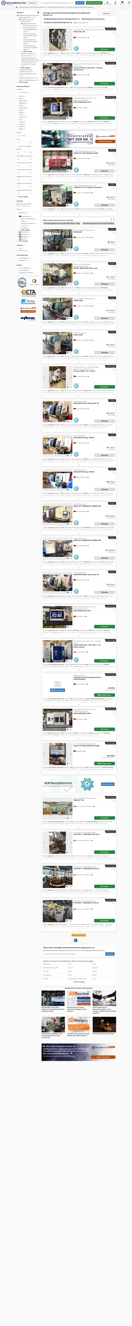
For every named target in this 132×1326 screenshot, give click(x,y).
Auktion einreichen (105, 141)
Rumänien (25, 234)
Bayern (24, 221)
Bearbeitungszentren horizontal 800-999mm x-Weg (30, 41)
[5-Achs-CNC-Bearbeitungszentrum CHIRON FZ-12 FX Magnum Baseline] (57, 196)
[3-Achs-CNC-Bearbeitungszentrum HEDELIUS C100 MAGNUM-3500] (57, 161)
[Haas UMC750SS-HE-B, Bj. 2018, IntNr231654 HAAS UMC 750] (57, 40)
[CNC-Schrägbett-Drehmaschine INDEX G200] (57, 309)
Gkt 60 (70, 971)
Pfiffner (22, 96)
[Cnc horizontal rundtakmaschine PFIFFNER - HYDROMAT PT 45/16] (57, 911)
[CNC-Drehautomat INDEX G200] (57, 343)
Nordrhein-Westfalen (28, 223)
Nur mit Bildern (25, 268)
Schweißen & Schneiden (28, 65)
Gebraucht (23, 250)
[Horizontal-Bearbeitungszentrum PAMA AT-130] (57, 808)
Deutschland (23, 206)
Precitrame (23, 117)
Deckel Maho (23, 108)
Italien (24, 239)
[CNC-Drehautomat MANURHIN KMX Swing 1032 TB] (57, 412)
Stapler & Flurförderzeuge (29, 80)
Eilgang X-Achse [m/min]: (24, 176)
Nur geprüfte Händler (26, 273)
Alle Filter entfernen (81, 22)
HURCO (22, 124)
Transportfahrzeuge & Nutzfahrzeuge (26, 71)
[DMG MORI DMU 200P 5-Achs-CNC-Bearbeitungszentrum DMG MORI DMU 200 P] (57, 720)
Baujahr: (19, 149)
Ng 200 (94, 975)
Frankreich (25, 232)
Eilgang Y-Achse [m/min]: (24, 183)
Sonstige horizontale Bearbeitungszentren (30, 24)
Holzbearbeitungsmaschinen (27, 75)
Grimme (22, 122)
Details (105, 171)
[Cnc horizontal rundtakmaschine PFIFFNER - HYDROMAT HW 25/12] (57, 843)
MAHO (22, 115)
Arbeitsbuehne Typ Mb (50, 968)
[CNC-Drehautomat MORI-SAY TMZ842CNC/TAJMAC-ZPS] (57, 514)
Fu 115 (70, 964)
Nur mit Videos (24, 270)
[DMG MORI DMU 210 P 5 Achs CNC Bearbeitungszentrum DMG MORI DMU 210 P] (57, 108)
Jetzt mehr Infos (107, 784)
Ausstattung (47, 975)
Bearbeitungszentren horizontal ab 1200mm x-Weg (30, 47)
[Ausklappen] (78, 59)
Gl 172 (70, 975)
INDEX (21, 112)
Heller (21, 110)
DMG (21, 98)
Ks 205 (94, 971)
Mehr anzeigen (79, 982)
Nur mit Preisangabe (25, 146)
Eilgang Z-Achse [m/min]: (24, 190)
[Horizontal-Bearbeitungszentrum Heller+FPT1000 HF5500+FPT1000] (57, 754)
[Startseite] (16, 7)
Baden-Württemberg (28, 219)
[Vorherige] (44, 40)
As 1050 (45, 971)
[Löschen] (78, 19)
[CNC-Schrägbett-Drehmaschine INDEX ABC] (57, 240)
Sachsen (24, 226)
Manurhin (23, 103)
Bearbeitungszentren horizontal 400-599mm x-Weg (30, 35)
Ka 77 (94, 964)
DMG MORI (23, 101)
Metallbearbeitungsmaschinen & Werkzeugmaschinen (29, 16)
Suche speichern (79, 935)
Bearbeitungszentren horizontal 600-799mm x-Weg (30, 29)
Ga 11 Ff (70, 968)
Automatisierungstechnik (28, 78)
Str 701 (94, 979)
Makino (22, 129)
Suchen (80, 3)
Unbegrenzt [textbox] (22, 212)
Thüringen (25, 228)
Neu (21, 248)
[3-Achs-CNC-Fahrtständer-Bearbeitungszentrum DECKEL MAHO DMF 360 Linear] (57, 274)
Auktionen (23, 260)
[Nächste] (70, 40)
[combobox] (28, 212)
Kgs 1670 (95, 968)
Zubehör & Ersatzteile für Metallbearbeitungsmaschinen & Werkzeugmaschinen (30, 60)
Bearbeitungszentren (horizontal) (27, 20)
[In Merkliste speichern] (114, 32)
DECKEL (22, 105)
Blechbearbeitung (28, 53)
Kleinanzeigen (24, 258)
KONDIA (22, 126)
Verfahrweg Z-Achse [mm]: (25, 169)
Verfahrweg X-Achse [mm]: (25, 156)
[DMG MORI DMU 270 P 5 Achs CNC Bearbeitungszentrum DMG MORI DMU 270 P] (57, 617)
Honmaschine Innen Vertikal (77, 979)
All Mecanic (46, 964)
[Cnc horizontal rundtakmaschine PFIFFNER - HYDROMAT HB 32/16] (57, 877)
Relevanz (106, 14)
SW (21, 119)
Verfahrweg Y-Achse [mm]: (25, 163)
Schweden (25, 237)
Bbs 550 (45, 979)
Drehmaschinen (28, 56)
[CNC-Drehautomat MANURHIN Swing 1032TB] (57, 446)
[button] (129, 3)
